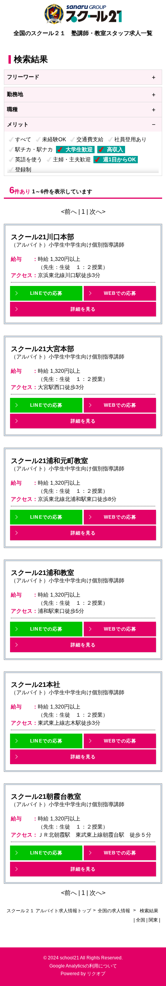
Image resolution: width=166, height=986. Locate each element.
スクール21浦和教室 (42, 573)
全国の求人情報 (114, 910)
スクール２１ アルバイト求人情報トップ (49, 910)
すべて (23, 139)
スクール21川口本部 (42, 237)
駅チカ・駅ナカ (34, 149)
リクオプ (96, 973)
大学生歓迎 (79, 149)
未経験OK (54, 139)
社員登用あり (130, 139)
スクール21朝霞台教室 (46, 796)
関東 (153, 920)
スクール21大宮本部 (42, 349)
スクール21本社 (35, 684)
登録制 (23, 169)
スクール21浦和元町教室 (49, 461)
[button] (46, 293)
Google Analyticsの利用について (83, 966)
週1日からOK (119, 159)
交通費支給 (89, 139)
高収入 (115, 149)
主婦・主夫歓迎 (72, 159)
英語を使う (28, 159)
